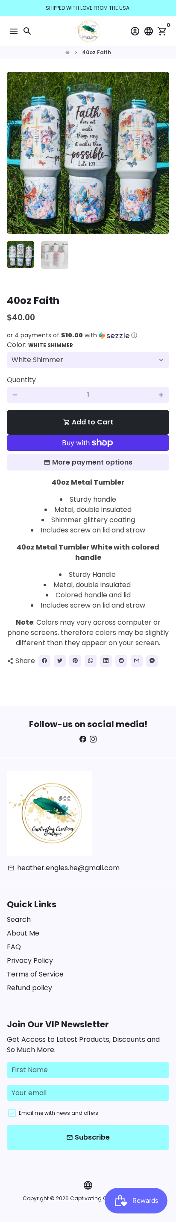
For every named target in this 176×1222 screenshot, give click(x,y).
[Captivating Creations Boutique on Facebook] (82, 739)
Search (19, 919)
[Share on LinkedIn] (106, 661)
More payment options (92, 462)
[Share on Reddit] (121, 661)
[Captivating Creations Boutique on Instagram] (93, 739)
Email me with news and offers (58, 1113)
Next (161, 153)
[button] (88, 335)
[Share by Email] (137, 661)
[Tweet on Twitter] (60, 661)
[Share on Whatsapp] (91, 661)
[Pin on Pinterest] (75, 661)
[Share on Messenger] (152, 661)
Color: (40, 345)
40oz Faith (96, 52)
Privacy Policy (30, 960)
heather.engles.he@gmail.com (64, 868)
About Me (23, 933)
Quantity (21, 380)
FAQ (14, 947)
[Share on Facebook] (44, 661)
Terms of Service (35, 974)
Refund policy (29, 988)
